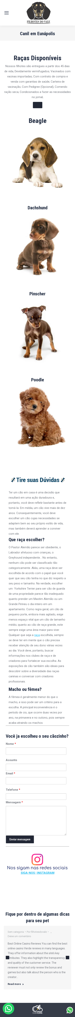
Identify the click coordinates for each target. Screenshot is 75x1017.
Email (10, 773)
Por (37, 931)
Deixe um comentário (19, 936)
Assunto (11, 760)
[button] (8, 1008)
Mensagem (14, 802)
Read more (14, 984)
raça (37, 635)
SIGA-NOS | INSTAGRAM (37, 873)
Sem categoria (16, 931)
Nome (11, 744)
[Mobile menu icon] (6, 12)
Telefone (13, 789)
